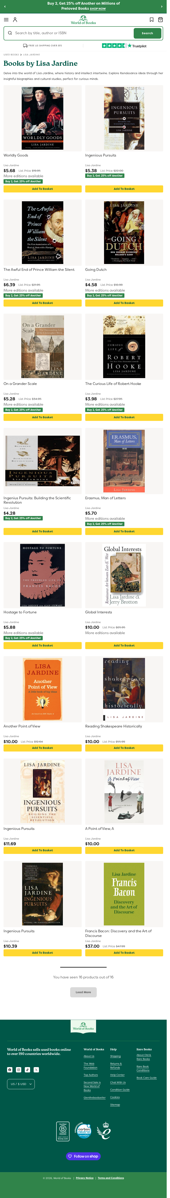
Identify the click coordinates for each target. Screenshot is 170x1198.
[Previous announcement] (5, 6)
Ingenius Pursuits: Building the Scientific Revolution (37, 500)
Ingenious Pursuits (100, 155)
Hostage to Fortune (20, 612)
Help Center (117, 1075)
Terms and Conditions (111, 1178)
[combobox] (83, 33)
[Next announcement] (162, 6)
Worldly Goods (16, 155)
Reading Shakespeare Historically (113, 726)
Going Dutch (96, 270)
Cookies (115, 1097)
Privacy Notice (85, 1178)
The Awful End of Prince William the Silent (39, 270)
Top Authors (91, 1075)
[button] (6, 19)
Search (147, 33)
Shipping (115, 1056)
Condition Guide (120, 1089)
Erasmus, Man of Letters (105, 498)
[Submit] (10, 33)
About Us (89, 1056)
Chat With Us (118, 1082)
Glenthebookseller (95, 1097)
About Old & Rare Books (144, 1057)
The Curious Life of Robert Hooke (113, 384)
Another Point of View (22, 726)
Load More (83, 992)
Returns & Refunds (116, 1065)
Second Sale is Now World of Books (92, 1086)
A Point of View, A (99, 829)
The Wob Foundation (90, 1065)
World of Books (62, 1178)
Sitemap (115, 1104)
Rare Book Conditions (143, 1068)
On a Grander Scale (20, 384)
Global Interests (98, 612)
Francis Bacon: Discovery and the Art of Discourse (118, 933)
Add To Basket (42, 188)
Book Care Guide (147, 1077)
